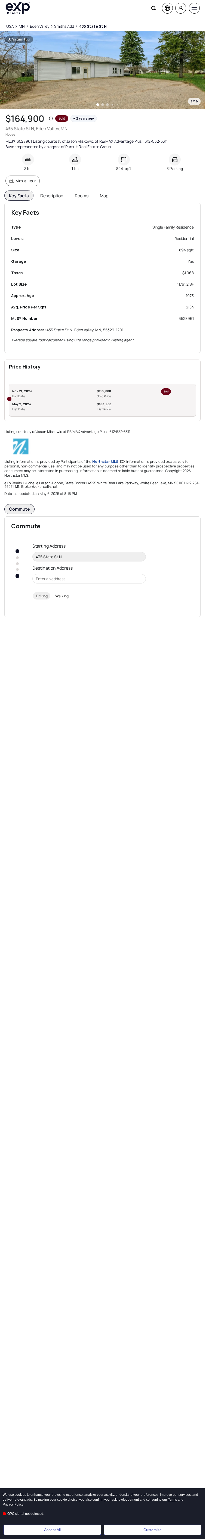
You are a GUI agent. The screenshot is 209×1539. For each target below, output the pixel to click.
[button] (51, 118)
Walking (62, 595)
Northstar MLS (105, 461)
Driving (42, 595)
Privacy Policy (13, 1504)
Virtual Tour (26, 180)
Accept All (52, 1530)
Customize (152, 1530)
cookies (20, 1495)
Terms (172, 1499)
